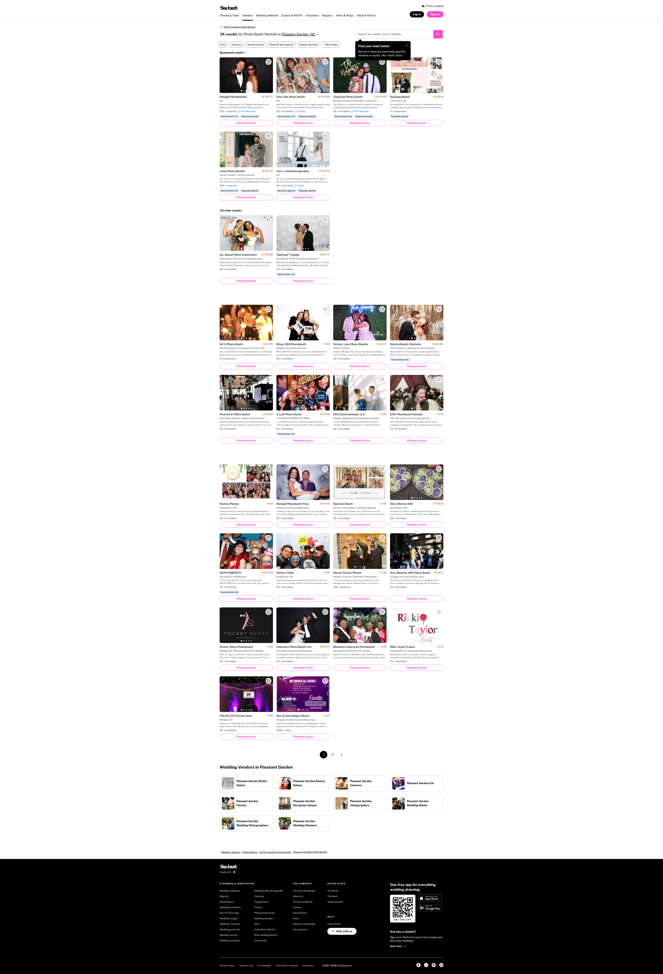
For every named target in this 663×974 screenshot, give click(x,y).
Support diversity (308, 44)
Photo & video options (281, 44)
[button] (245, 53)
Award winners (255, 44)
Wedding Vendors (230, 852)
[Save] (268, 62)
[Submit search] (438, 34)
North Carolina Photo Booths (239, 27)
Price (223, 44)
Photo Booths (249, 852)
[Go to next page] (341, 755)
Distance (237, 44)
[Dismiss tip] (406, 45)
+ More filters (331, 44)
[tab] (241, 91)
